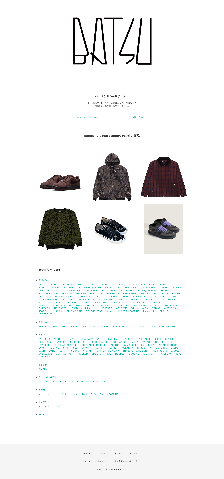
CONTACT (135, 453)
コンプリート (45, 402)
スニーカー (44, 322)
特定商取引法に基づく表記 (127, 461)
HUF (41, 296)
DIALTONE (44, 290)
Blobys (152, 285)
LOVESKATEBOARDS (65, 345)
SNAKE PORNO (159, 302)
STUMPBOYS (107, 305)
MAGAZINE (112, 394)
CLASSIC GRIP (74, 311)
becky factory (144, 348)
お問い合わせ (138, 117)
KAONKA (61, 342)
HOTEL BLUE (45, 342)
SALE (41, 285)
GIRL (165, 287)
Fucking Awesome (147, 290)
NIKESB (122, 299)
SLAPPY (43, 369)
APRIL (73, 339)
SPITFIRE (91, 305)
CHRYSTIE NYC (131, 287)
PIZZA (149, 299)
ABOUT (102, 453)
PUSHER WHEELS (62, 382)
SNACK (78, 305)
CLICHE (164, 311)
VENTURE (107, 308)
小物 (76, 394)
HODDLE (158, 293)
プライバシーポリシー (94, 461)
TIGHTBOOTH (61, 308)
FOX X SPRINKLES (48, 293)
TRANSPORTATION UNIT (136, 351)
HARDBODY (113, 293)
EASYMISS (116, 290)
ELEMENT (176, 348)
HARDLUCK (96, 293)
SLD (75, 348)
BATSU (163, 285)
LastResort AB (139, 296)
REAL (178, 354)
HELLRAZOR (130, 293)
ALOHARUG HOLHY (102, 285)
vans (132, 327)
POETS (160, 299)
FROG (164, 290)
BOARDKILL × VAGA (49, 287)
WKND (134, 308)
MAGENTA (83, 299)
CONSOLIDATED (58, 327)
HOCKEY (145, 293)
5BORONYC (161, 348)
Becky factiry (114, 339)
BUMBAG (68, 287)
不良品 (59, 311)
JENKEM (113, 296)
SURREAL (123, 305)
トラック (43, 365)
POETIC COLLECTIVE (67, 302)
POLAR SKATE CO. (168, 345)
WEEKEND (127, 348)
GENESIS (81, 293)
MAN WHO (109, 299)
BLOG (118, 453)
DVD (84, 394)
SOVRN (63, 351)
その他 (42, 389)
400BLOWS (170, 308)
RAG (93, 394)
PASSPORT (136, 299)
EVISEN (130, 290)
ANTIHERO (82, 285)
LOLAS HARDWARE (49, 299)
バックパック (63, 394)
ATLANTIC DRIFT (136, 285)
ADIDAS (52, 285)
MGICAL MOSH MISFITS (92, 345)
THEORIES (155, 305)
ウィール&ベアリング (49, 377)
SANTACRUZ (119, 302)
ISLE (172, 342)
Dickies (110, 311)
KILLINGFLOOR (78, 342)
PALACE (147, 342)
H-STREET (160, 342)
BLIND (157, 339)
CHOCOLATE (112, 287)
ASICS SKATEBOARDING (162, 327)
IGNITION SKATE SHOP (59, 296)
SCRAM (75, 351)
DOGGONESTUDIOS (96, 290)
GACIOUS (67, 293)
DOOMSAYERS (74, 290)
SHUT (66, 348)
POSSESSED (45, 302)
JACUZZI (100, 296)
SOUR (42, 351)
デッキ (42, 334)
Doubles (57, 290)
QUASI (86, 302)
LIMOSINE (176, 296)
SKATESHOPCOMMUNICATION (55, 305)
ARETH (42, 327)
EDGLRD (96, 354)
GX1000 (156, 308)
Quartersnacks (101, 302)
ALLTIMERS (67, 285)
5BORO (42, 311)
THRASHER (171, 305)
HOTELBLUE (173, 293)
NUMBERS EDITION (133, 345)
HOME (86, 453)
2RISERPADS (46, 314)
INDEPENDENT (83, 296)
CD (101, 394)
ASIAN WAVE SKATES (92, 339)
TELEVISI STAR (94, 311)
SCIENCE (54, 348)
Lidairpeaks (149, 311)
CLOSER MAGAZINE (128, 311)
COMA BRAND (150, 287)
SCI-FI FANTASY (138, 302)
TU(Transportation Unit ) (85, 308)
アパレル (43, 280)
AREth (120, 285)
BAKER (128, 339)
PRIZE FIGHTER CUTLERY (92, 382)
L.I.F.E (163, 296)
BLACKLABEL (143, 339)
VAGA (145, 308)
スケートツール (46, 394)
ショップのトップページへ (85, 117)
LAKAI (125, 296)
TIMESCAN (44, 308)
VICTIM (87, 351)
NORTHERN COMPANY (107, 351)
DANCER (176, 287)
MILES (96, 299)
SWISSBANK (139, 305)
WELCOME (121, 308)
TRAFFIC (98, 348)
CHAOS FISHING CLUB (89, 287)
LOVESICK (68, 299)
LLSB (153, 296)
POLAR (171, 299)
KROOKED (82, 354)
